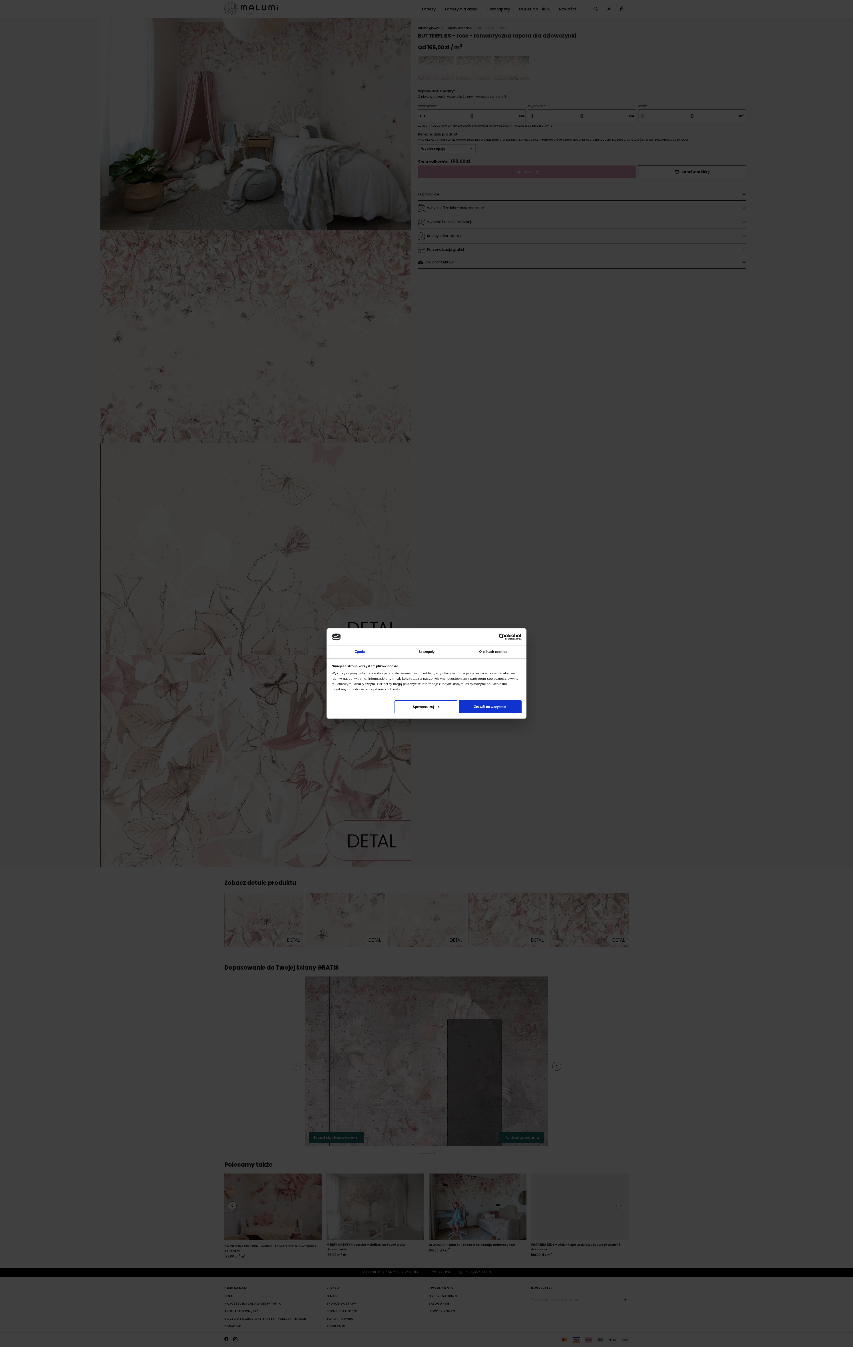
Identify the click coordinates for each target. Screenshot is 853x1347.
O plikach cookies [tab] (493, 652)
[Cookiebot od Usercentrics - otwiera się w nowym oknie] (502, 637)
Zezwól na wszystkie (490, 707)
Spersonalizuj (423, 707)
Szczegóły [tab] (427, 652)
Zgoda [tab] (360, 652)
